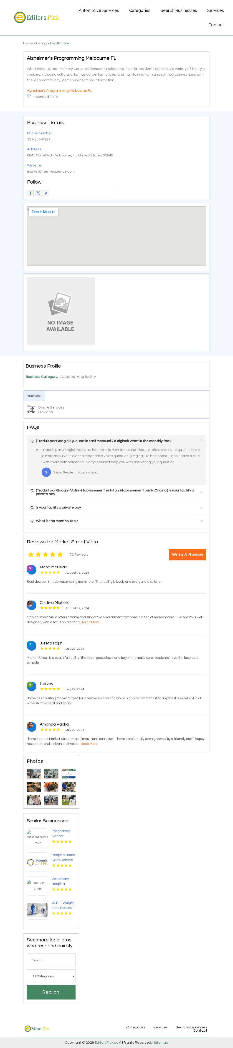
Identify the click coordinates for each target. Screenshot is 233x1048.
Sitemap (160, 1042)
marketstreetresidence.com (51, 171)
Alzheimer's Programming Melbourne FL (59, 90)
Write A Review (187, 554)
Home (28, 43)
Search (50, 992)
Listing (41, 43)
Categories (139, 10)
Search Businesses (179, 10)
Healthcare (59, 43)
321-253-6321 (38, 139)
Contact (216, 24)
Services (215, 10)
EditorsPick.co (106, 1042)
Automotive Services (99, 10)
